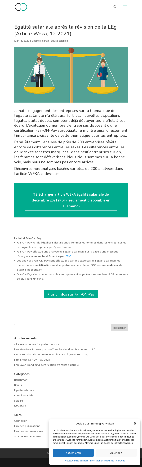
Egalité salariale (41, 40)
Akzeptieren (73, 453)
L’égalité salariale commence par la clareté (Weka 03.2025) (51, 354)
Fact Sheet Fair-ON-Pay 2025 (32, 359)
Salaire (18, 400)
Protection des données (76, 460)
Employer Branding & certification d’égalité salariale (46, 365)
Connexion (20, 420)
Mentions (120, 460)
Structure (20, 405)
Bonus (18, 385)
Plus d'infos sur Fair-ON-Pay (71, 294)
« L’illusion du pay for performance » (36, 344)
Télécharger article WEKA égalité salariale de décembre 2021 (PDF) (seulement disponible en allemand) (71, 200)
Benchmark (21, 379)
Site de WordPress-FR (27, 436)
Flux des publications (27, 426)
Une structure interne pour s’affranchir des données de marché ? (54, 349)
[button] (135, 423)
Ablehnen (116, 453)
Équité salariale (59, 40)
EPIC (68, 256)
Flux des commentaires (28, 431)
